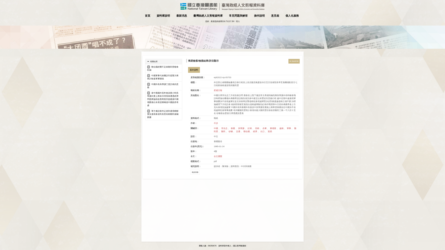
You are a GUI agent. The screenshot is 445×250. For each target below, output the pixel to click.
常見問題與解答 (238, 15)
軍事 (289, 128)
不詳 (216, 123)
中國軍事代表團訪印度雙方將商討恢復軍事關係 (162, 77)
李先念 (224, 128)
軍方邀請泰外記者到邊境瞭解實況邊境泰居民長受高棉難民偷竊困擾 (162, 114)
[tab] (163, 61)
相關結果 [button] (154, 61)
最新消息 (181, 15)
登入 (238, 21)
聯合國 (246, 131)
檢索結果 (203, 60)
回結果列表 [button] (295, 61)
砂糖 (231, 131)
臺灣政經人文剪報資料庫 (208, 15)
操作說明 (259, 15)
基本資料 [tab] (194, 70)
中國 (216, 128)
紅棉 (250, 128)
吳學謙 (241, 128)
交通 (238, 131)
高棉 (257, 128)
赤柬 (264, 128)
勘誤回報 (195, 172)
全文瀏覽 (218, 156)
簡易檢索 (193, 60)
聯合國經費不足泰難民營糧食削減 (162, 68)
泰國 (233, 128)
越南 (281, 128)
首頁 (147, 15)
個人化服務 (292, 15)
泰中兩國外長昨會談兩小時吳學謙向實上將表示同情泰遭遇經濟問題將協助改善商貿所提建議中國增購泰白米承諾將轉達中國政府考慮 (162, 99)
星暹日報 (218, 90)
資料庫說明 (163, 15)
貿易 (270, 131)
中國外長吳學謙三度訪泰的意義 (162, 86)
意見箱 (275, 15)
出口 (262, 131)
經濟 (255, 131)
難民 (223, 131)
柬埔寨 (273, 128)
